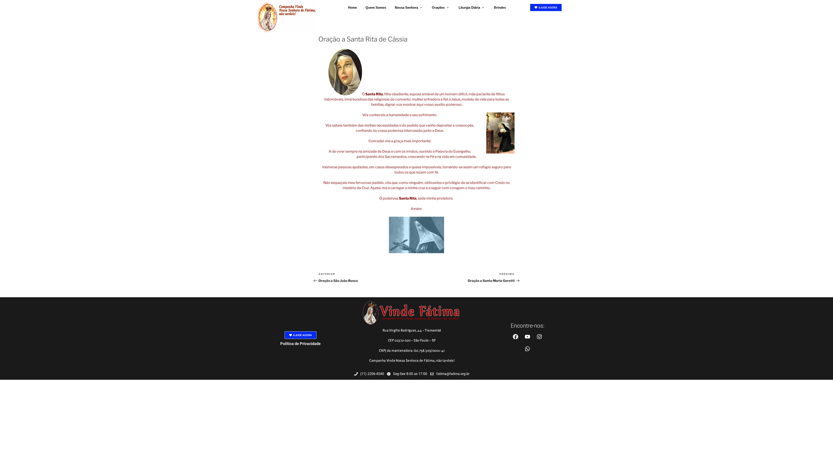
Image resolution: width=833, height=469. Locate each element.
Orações (438, 7)
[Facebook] (515, 336)
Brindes (500, 7)
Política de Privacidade (300, 343)
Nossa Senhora (406, 7)
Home (352, 7)
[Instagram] (539, 336)
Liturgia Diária (469, 7)
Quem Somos (376, 7)
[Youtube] (527, 336)
